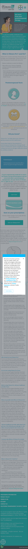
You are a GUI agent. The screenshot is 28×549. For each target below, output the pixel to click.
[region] (14, 274)
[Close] (23, 258)
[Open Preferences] (2, 546)
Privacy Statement (11, 278)
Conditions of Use (11, 280)
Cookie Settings (9, 291)
